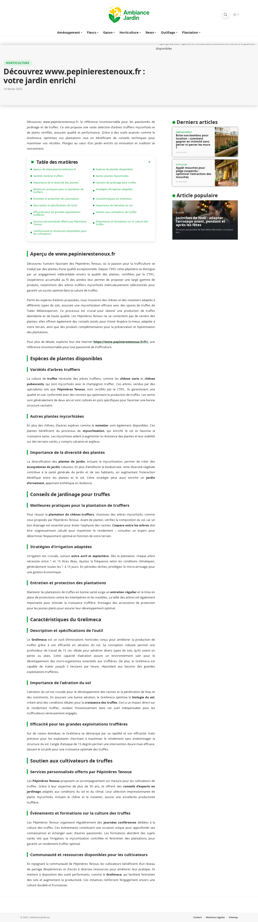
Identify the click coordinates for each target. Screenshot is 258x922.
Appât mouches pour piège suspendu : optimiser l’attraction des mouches (193, 172)
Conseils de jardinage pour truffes (116, 182)
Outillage (181, 164)
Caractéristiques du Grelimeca (114, 198)
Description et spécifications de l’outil (55, 205)
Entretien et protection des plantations (56, 198)
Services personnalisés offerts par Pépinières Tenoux (60, 223)
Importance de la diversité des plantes (56, 182)
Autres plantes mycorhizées (112, 176)
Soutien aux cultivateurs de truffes (116, 212)
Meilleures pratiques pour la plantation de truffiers (58, 191)
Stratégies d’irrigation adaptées (114, 189)
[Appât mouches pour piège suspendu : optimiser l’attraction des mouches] (226, 173)
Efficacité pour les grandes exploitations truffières (56, 213)
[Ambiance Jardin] (129, 14)
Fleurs (180, 212)
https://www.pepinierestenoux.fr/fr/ (121, 342)
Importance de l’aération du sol (114, 205)
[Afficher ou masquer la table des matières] (114, 162)
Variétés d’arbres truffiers (48, 176)
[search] (225, 14)
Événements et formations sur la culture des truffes (122, 223)
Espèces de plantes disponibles (114, 169)
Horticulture (17, 63)
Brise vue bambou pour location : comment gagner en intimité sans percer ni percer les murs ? (193, 141)
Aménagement (184, 132)
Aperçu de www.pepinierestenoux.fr (54, 169)
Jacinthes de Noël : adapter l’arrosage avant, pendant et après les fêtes (200, 221)
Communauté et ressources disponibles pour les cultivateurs (60, 232)
